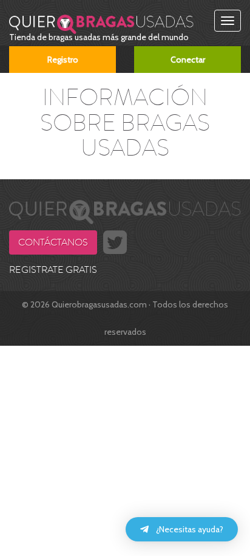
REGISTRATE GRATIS (53, 269)
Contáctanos (53, 242)
